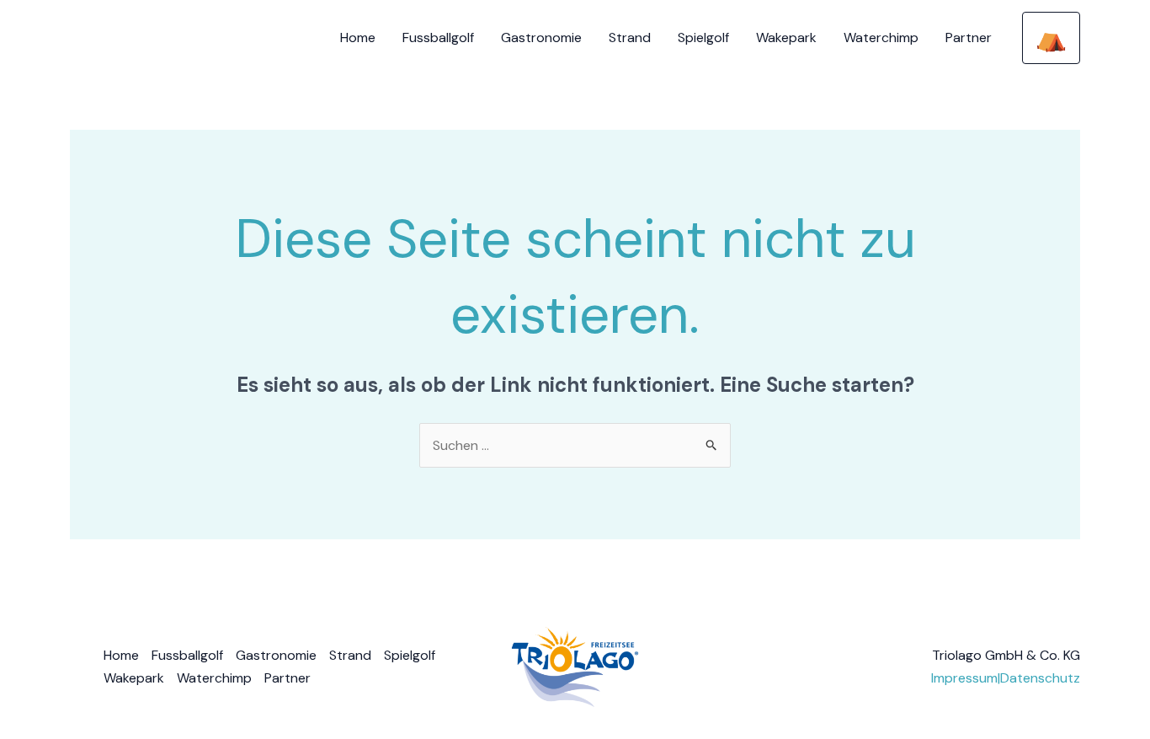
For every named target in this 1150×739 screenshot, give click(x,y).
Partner (968, 37)
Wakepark (786, 37)
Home (357, 37)
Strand (630, 37)
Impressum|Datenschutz (1005, 678)
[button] (1051, 38)
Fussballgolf (438, 37)
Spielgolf (703, 37)
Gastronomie (541, 37)
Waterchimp (881, 37)
